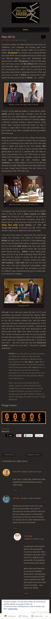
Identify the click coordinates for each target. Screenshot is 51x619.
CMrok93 (16, 498)
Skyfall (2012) (8, 454)
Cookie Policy (13, 609)
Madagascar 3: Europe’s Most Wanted (34, 454)
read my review (21, 111)
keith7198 (16, 471)
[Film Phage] (25, 24)
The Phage (22, 40)
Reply (15, 490)
